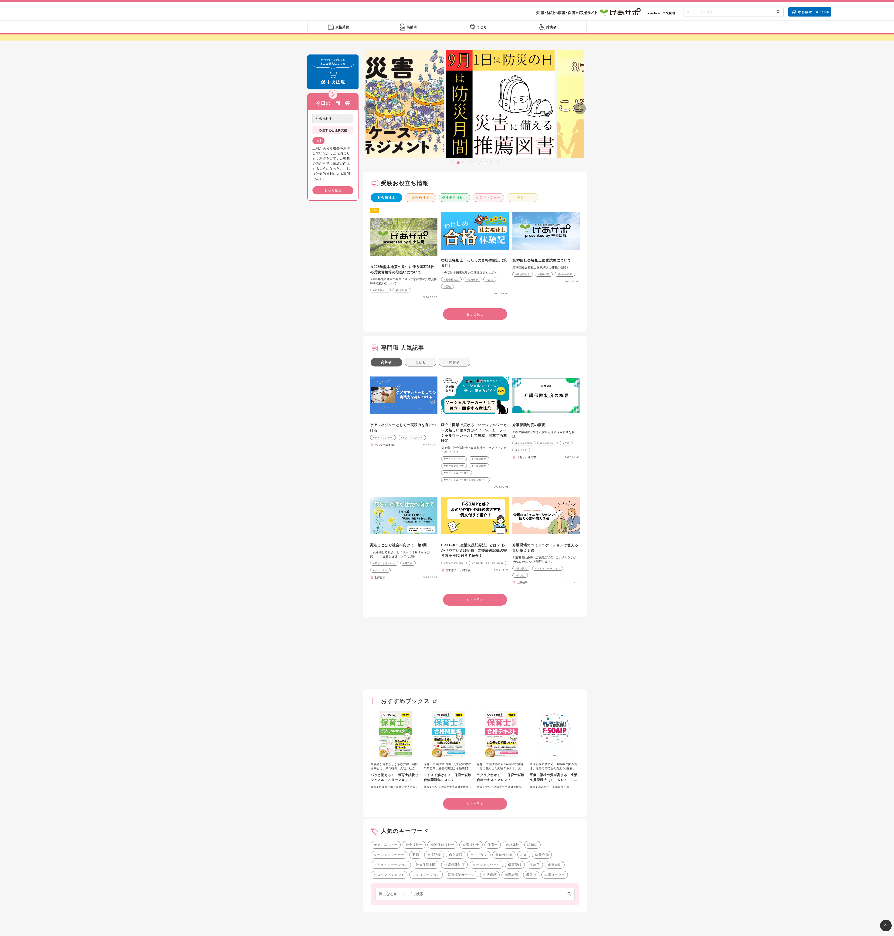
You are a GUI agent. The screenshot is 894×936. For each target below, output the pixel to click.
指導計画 (511, 875)
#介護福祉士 (479, 466)
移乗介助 (542, 855)
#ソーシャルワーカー (456, 472)
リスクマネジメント (389, 875)
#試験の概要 (565, 274)
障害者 (454, 362)
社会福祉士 (387, 197)
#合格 (489, 279)
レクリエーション (426, 875)
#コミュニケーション (547, 568)
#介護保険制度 (523, 443)
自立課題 (456, 855)
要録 (415, 855)
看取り (531, 875)
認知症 (532, 845)
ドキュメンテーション (391, 865)
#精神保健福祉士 (454, 466)
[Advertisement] (333, 275)
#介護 (566, 443)
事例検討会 (504, 855)
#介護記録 (478, 563)
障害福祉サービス (461, 875)
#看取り (408, 563)
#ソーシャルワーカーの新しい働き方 (465, 479)
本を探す (805, 12)
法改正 (535, 865)
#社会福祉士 (380, 290)
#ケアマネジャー (383, 437)
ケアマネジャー (488, 197)
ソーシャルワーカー (389, 855)
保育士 (522, 197)
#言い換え (521, 568)
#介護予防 (521, 450)
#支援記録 (497, 563)
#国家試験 (401, 290)
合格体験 (512, 845)
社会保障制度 (426, 865)
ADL (523, 855)
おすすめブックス (405, 701)
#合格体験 (472, 279)
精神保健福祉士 (454, 197)
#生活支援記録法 (454, 563)
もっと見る (333, 190)
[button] (452, 162)
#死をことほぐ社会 (384, 563)
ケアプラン (479, 855)
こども (420, 362)
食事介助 (555, 865)
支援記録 (434, 855)
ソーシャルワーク (486, 865)
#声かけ (520, 575)
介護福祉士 (421, 197)
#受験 (447, 286)
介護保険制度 (454, 865)
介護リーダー (554, 875)
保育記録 (515, 865)
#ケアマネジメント (412, 437)
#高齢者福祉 (547, 443)
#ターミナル (380, 570)
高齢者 (386, 362)
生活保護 (490, 875)
